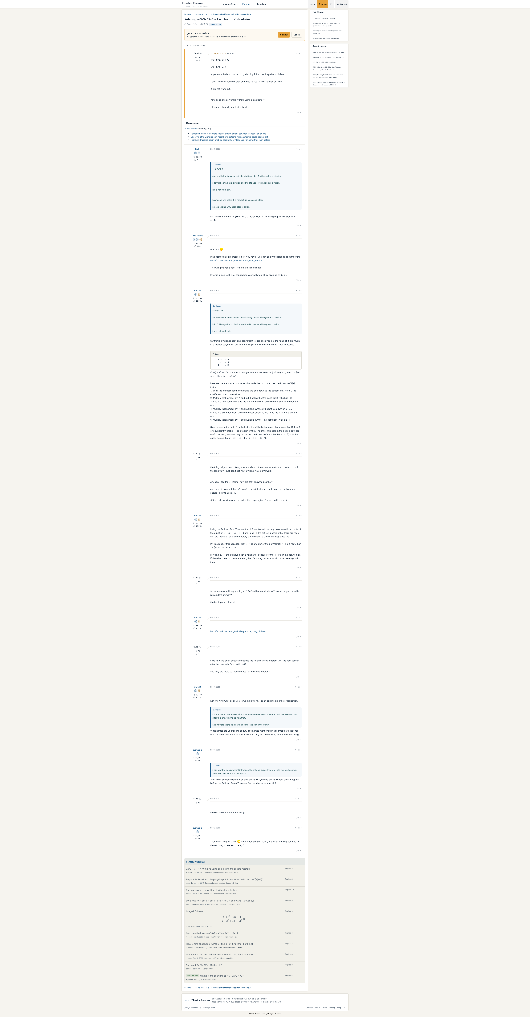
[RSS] (344, 1007)
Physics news (192, 128)
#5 (300, 453)
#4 (300, 290)
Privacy (332, 1008)
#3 (300, 236)
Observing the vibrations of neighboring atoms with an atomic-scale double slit (229, 137)
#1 (300, 53)
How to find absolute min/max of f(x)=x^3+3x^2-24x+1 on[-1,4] (219, 943)
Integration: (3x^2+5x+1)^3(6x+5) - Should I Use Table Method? (219, 954)
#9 (300, 647)
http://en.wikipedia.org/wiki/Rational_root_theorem (236, 260)
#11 (300, 750)
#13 (300, 828)
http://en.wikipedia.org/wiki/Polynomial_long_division (238, 631)
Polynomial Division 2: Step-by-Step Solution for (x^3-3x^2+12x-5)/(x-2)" (224, 879)
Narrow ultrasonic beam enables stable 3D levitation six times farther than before (230, 140)
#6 (300, 515)
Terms (324, 1008)
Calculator (215, 24)
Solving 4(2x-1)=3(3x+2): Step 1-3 (204, 965)
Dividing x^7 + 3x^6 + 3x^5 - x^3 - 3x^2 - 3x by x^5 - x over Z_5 (220, 900)
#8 (300, 617)
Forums (246, 4)
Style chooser (192, 1008)
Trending (261, 4)
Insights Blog (229, 4)
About (317, 1008)
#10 (300, 687)
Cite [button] (297, 112)
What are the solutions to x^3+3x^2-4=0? (221, 975)
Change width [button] (209, 1008)
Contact (309, 1008)
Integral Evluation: (215, 916)
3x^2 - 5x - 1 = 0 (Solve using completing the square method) (218, 868)
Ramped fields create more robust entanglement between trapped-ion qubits (228, 133)
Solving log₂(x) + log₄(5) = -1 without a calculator (212, 890)
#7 (300, 577)
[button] (238, 4)
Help (339, 1008)
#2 (300, 149)
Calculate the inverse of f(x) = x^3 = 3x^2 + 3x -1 (212, 933)
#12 (300, 799)
